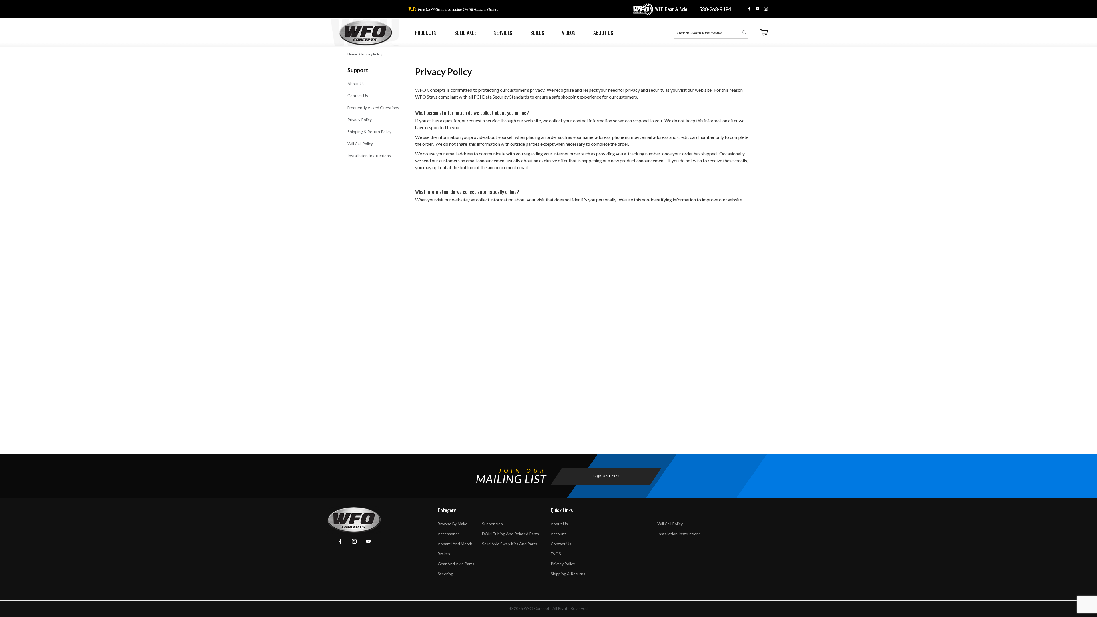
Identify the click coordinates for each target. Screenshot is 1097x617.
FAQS (556, 553)
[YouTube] (757, 9)
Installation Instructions (369, 155)
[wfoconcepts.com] (366, 32)
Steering (445, 573)
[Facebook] (749, 9)
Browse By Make (452, 523)
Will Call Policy (360, 143)
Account (558, 533)
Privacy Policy (371, 54)
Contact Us (357, 95)
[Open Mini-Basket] (764, 33)
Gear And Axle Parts (456, 563)
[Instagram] (766, 9)
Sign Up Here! (606, 476)
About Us (356, 83)
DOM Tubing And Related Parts (510, 533)
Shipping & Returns (568, 573)
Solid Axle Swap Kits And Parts (509, 543)
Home (352, 54)
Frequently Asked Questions (373, 107)
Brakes (444, 553)
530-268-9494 (715, 9)
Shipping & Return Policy (369, 131)
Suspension (492, 523)
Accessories (449, 533)
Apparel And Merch (455, 543)
